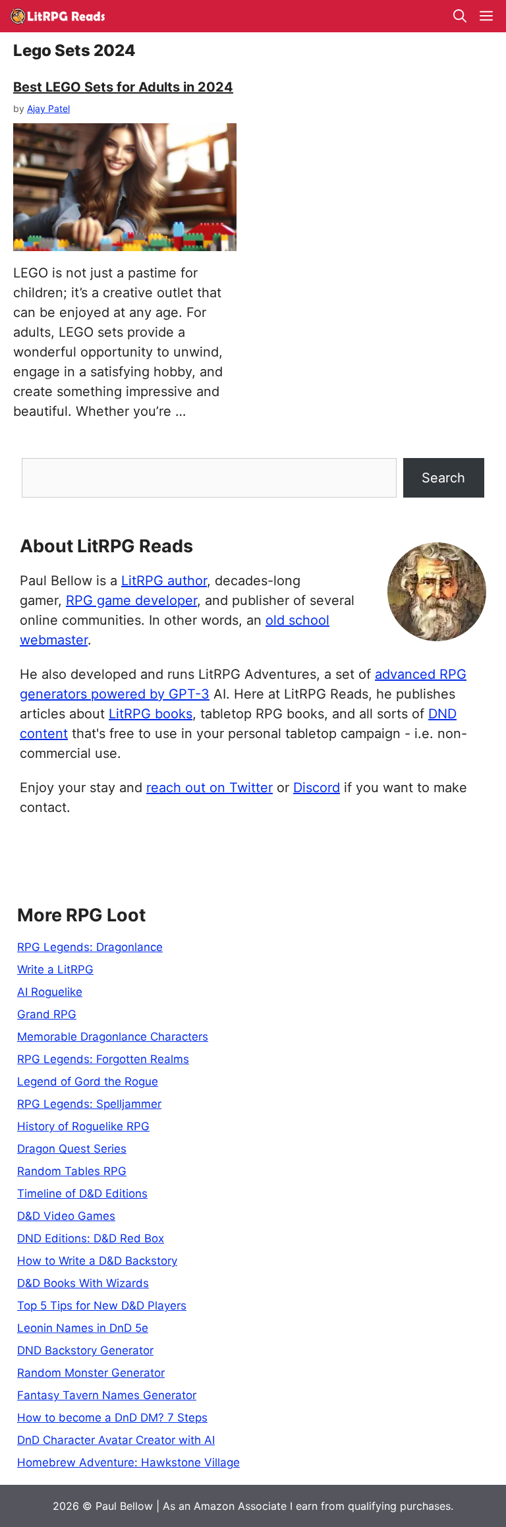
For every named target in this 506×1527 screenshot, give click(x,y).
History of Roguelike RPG (83, 1126)
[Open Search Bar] (460, 16)
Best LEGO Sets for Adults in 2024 (123, 87)
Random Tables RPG (71, 1171)
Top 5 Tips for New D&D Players (101, 1305)
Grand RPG (46, 1014)
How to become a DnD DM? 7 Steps (112, 1417)
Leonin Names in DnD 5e (82, 1328)
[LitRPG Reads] (57, 16)
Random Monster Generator (91, 1372)
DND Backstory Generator (85, 1350)
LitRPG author (164, 581)
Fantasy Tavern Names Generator (106, 1395)
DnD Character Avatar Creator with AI (116, 1440)
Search (443, 478)
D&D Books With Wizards (83, 1283)
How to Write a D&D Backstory (97, 1260)
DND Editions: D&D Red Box (90, 1238)
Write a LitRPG (55, 969)
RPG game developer (131, 600)
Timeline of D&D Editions (82, 1193)
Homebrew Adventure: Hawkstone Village (128, 1462)
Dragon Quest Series (71, 1148)
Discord (316, 787)
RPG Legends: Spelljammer (89, 1103)
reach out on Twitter (209, 787)
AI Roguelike (49, 991)
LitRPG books (150, 714)
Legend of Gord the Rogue (87, 1081)
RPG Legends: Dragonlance (90, 947)
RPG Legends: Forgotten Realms (103, 1059)
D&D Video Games (66, 1216)
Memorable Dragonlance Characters (112, 1036)
